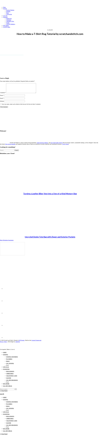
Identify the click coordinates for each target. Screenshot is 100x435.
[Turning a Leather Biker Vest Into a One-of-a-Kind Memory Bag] (14, 190)
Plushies (9, 359)
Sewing (5, 354)
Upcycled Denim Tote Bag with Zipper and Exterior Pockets (50, 237)
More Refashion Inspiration (7, 240)
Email (2, 98)
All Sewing (10, 363)
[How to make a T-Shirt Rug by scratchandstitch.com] (12, 255)
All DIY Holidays (12, 380)
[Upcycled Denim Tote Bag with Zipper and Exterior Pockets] (14, 233)
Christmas (10, 373)
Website (2, 101)
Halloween (10, 371)
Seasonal (6, 369)
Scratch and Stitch (50, 2)
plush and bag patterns (42, 142)
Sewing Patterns (12, 356)
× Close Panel (4, 390)
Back (7, 365)
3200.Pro (17, 341)
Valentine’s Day (11, 375)
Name (2, 95)
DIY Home (6, 383)
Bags (8, 361)
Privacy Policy (3, 341)
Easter (8, 378)
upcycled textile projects (57, 142)
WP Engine (21, 340)
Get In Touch (65, 144)
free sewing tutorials (10, 144)
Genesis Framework (36, 340)
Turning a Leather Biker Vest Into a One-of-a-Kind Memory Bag (50, 193)
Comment (3, 92)
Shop (4, 352)
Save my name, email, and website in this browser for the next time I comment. (21, 104)
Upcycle (6, 367)
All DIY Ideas (7, 386)
